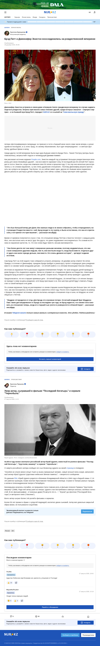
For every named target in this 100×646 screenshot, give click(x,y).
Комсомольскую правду (73, 112)
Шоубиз (7, 17)
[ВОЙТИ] (95, 12)
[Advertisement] (50, 128)
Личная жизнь (26, 17)
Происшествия (52, 17)
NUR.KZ (46, 112)
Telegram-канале (19, 313)
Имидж (35, 17)
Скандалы (42, 17)
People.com (36, 159)
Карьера (17, 17)
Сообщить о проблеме (70, 635)
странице (70, 468)
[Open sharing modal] (63, 616)
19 (73, 547)
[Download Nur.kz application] (50, 4)
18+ (13, 531)
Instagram (87, 369)
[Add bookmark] (88, 617)
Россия (7, 531)
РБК (15, 478)
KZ (90, 12)
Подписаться (87, 511)
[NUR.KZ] (50, 12)
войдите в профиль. (62, 352)
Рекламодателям (88, 635)
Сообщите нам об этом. (34, 320)
